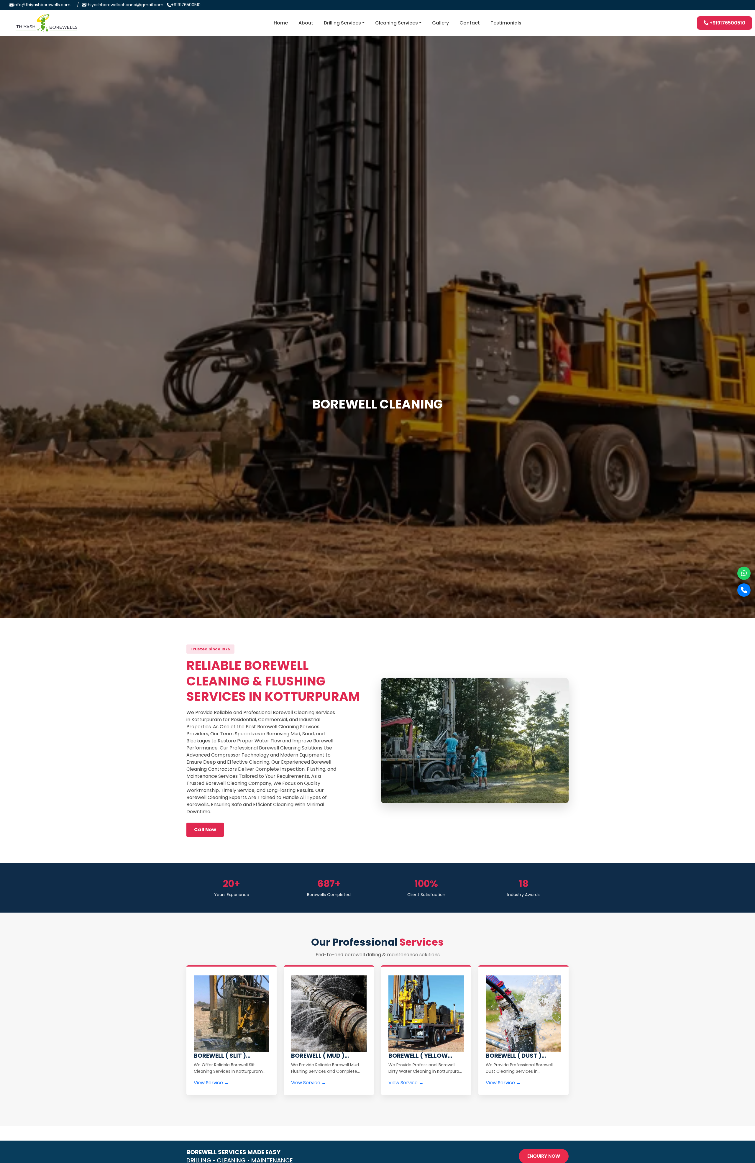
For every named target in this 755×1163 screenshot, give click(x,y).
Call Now (205, 829)
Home (281, 22)
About (305, 22)
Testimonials (505, 22)
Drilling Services (342, 22)
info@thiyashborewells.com (42, 5)
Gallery (440, 22)
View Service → (211, 1082)
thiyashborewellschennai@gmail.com (124, 5)
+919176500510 (186, 5)
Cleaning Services (396, 22)
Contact (469, 22)
